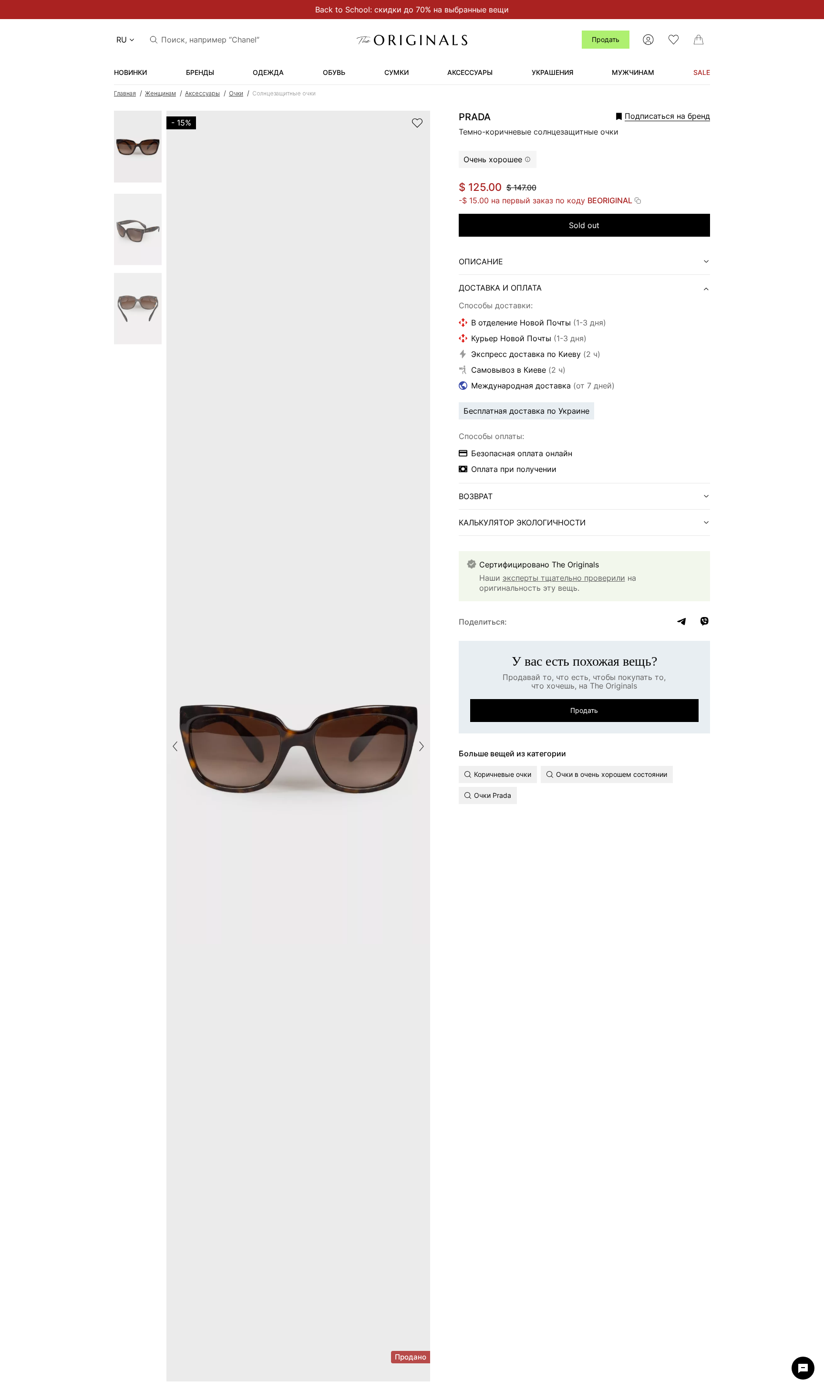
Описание (481, 261)
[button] (650, 116)
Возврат (476, 496)
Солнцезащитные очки (284, 93)
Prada (475, 117)
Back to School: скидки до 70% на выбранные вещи (412, 9)
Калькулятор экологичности (522, 522)
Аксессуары (202, 93)
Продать (605, 39)
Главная (125, 93)
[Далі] (421, 746)
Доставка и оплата (500, 288)
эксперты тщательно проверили (564, 578)
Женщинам (160, 93)
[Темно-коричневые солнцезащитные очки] (138, 150)
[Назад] (175, 746)
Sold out (584, 225)
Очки (236, 93)
